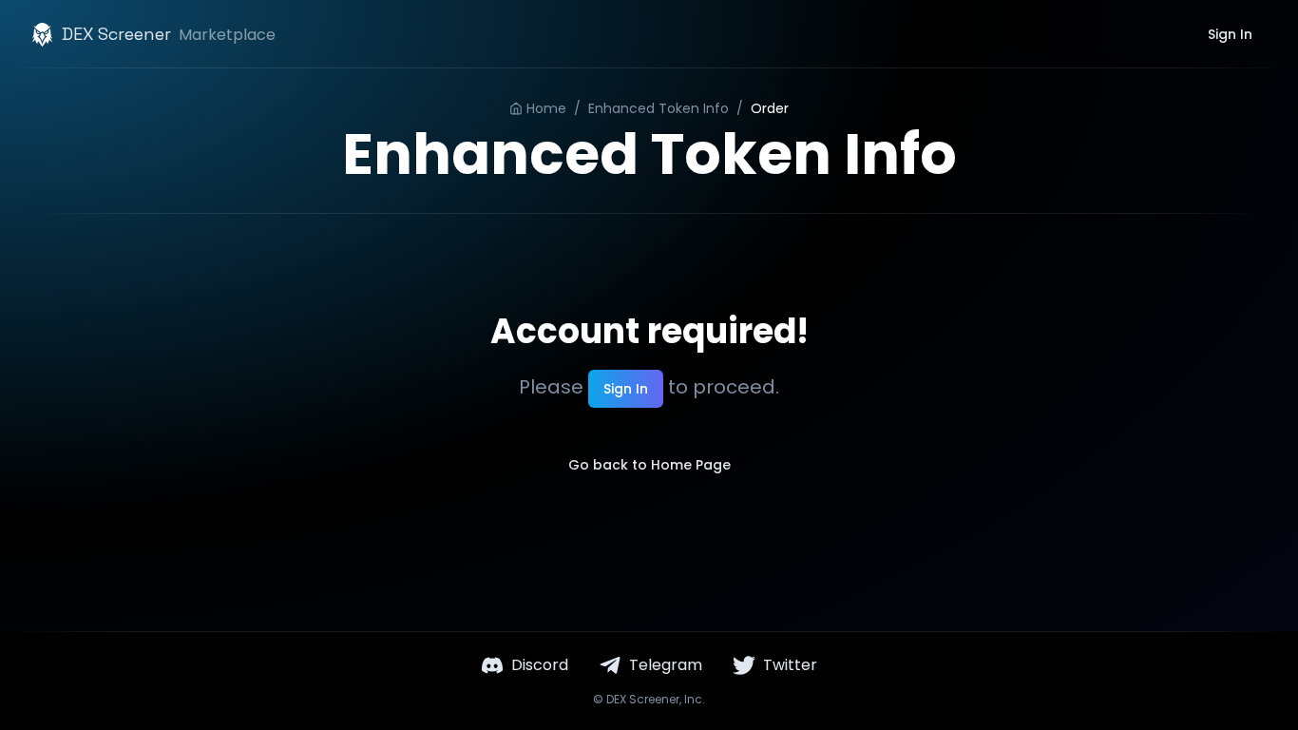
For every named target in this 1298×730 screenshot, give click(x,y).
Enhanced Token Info (658, 108)
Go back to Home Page (649, 464)
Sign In (1230, 34)
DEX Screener (642, 699)
